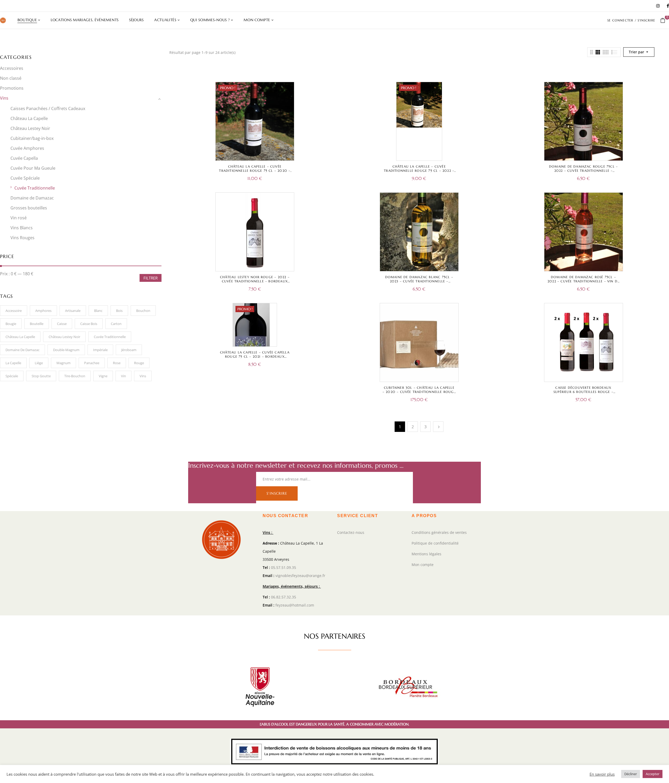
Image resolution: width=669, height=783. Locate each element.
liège (39, 363)
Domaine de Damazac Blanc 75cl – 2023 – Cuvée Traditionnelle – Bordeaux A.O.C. (419, 281)
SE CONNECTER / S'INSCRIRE (631, 20)
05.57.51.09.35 (283, 567)
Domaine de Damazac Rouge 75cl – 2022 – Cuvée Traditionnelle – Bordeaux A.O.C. (583, 170)
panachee (91, 363)
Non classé (10, 78)
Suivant (438, 426)
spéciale (11, 376)
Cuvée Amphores (27, 148)
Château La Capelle (29, 118)
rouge (139, 363)
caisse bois (88, 323)
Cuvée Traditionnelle (34, 188)
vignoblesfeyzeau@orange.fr (300, 575)
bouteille (36, 323)
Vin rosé (18, 218)
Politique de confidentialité (435, 543)
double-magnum (66, 349)
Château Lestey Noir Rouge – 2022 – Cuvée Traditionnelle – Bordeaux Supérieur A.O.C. (255, 281)
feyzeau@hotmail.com (294, 605)
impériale (100, 349)
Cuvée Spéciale (25, 178)
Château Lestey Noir (30, 128)
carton (116, 323)
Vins (4, 98)
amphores (43, 310)
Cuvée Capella (24, 158)
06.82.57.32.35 (283, 597)
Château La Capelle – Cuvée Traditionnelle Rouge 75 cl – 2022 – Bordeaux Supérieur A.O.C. (419, 170)
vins (143, 376)
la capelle (13, 363)
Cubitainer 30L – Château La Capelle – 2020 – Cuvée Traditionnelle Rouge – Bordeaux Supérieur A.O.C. (419, 392)
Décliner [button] (630, 773)
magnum (63, 363)
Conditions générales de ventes (439, 532)
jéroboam (128, 349)
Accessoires (11, 68)
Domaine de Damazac (32, 198)
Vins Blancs (21, 228)
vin (123, 376)
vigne (103, 376)
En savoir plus (602, 774)
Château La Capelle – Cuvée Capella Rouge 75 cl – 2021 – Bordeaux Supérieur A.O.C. (255, 356)
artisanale (72, 310)
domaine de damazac (22, 349)
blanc (98, 310)
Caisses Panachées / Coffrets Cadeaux (47, 108)
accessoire (13, 310)
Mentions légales (426, 553)
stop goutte (41, 376)
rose (116, 363)
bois (119, 310)
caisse (62, 323)
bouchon (143, 310)
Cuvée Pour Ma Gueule (32, 168)
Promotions (12, 88)
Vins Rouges (22, 238)
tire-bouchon (74, 376)
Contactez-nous (350, 532)
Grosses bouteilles (28, 208)
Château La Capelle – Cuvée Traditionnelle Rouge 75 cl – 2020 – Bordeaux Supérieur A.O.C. (254, 170)
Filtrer (150, 278)
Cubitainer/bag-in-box (32, 138)
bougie (10, 323)
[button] (664, 20)
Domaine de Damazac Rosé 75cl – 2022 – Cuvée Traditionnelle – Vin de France (583, 281)
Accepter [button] (652, 773)
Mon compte (423, 564)
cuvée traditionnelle (110, 336)
